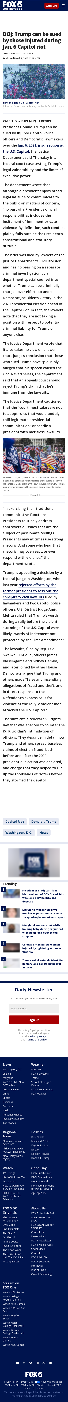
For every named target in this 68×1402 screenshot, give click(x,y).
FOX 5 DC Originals (10, 1210)
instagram (37, 1363)
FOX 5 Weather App (42, 1089)
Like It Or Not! (11, 1229)
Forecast (36, 1069)
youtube (17, 1363)
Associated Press (11, 53)
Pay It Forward (39, 1181)
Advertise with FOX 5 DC (41, 1219)
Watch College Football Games (12, 1298)
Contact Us (37, 1232)
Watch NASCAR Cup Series (14, 1309)
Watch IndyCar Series (11, 1317)
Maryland (8, 1077)
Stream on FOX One (11, 1285)
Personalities (38, 1236)
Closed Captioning (41, 1274)
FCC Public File (39, 1257)
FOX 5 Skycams (40, 1073)
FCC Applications (40, 1261)
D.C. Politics (37, 1137)
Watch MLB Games (14, 1303)
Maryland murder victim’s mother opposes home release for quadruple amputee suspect (43, 913)
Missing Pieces (11, 1261)
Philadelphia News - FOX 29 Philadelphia (14, 1150)
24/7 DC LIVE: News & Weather (14, 1083)
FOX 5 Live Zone (12, 1245)
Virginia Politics (39, 1145)
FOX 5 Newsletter (41, 1240)
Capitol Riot (27, 53)
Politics (37, 1132)
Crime (6, 1093)
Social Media (38, 1249)
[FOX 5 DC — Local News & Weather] (13, 5)
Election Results (40, 1153)
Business (8, 1102)
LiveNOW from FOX (14, 1177)
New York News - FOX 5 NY (12, 1142)
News (43, 832)
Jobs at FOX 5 (39, 1270)
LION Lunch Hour (41, 1173)
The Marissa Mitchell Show (10, 1219)
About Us (38, 1208)
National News (11, 1089)
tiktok (44, 1363)
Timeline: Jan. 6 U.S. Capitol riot (21, 102)
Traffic (35, 1077)
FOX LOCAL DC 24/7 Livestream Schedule (12, 1196)
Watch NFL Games (13, 1292)
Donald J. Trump (43, 821)
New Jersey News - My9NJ (13, 1157)
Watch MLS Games (13, 1344)
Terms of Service (36, 1039)
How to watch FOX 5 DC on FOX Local (13, 1187)
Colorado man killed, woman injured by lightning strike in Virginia (41, 948)
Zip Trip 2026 (38, 1193)
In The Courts (10, 1241)
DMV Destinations (41, 1177)
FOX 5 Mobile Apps (42, 1244)
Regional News (10, 1134)
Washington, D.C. (18, 832)
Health (6, 1110)
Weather (38, 1064)
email (50, 1363)
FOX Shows (9, 1181)
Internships (37, 1265)
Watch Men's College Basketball (13, 1324)
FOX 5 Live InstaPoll (42, 1213)
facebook (24, 1363)
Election (35, 1149)
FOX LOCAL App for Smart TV (42, 1226)
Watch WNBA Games (10, 1339)
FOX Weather (38, 1093)
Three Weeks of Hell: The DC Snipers (14, 1255)
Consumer (8, 1106)
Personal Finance (12, 1114)
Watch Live (51, 6)
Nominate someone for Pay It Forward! (42, 1187)
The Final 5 (9, 1233)
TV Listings (9, 1173)
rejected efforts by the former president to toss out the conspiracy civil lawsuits (30, 590)
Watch (8, 1168)
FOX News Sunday (13, 1118)
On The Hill (9, 1237)
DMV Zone (9, 1224)
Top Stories (9, 1123)
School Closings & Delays (41, 1083)
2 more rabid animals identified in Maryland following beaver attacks (43, 963)
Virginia (7, 1073)
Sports (6, 1097)
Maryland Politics (40, 1141)
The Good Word (12, 1250)
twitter (30, 1363)
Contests (36, 1253)
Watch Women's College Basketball (13, 1331)
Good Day (39, 1168)
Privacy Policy (38, 1036)
